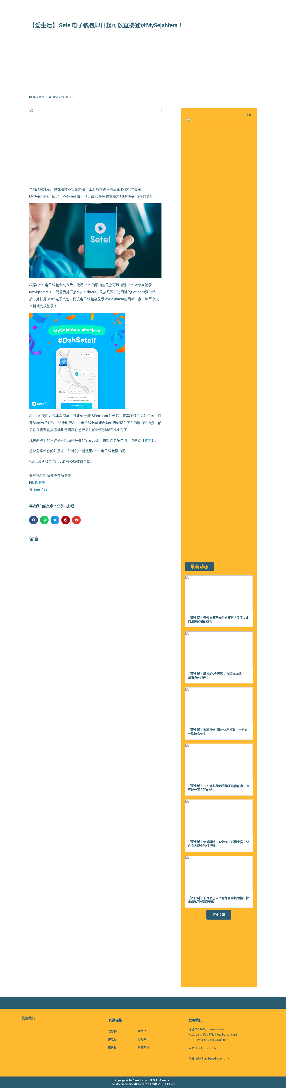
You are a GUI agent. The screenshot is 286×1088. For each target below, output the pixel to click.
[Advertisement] (143, 63)
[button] (33, 520)
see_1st (40, 489)
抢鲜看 (40, 482)
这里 (148, 440)
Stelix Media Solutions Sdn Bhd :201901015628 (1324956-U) (143, 1084)
